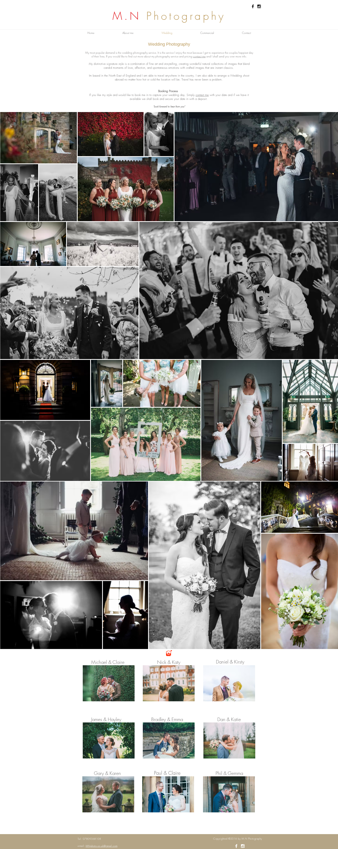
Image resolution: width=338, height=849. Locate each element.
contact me (199, 56)
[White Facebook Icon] (236, 846)
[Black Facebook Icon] (252, 6)
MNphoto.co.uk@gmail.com (102, 846)
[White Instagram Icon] (242, 846)
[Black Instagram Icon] (259, 6)
